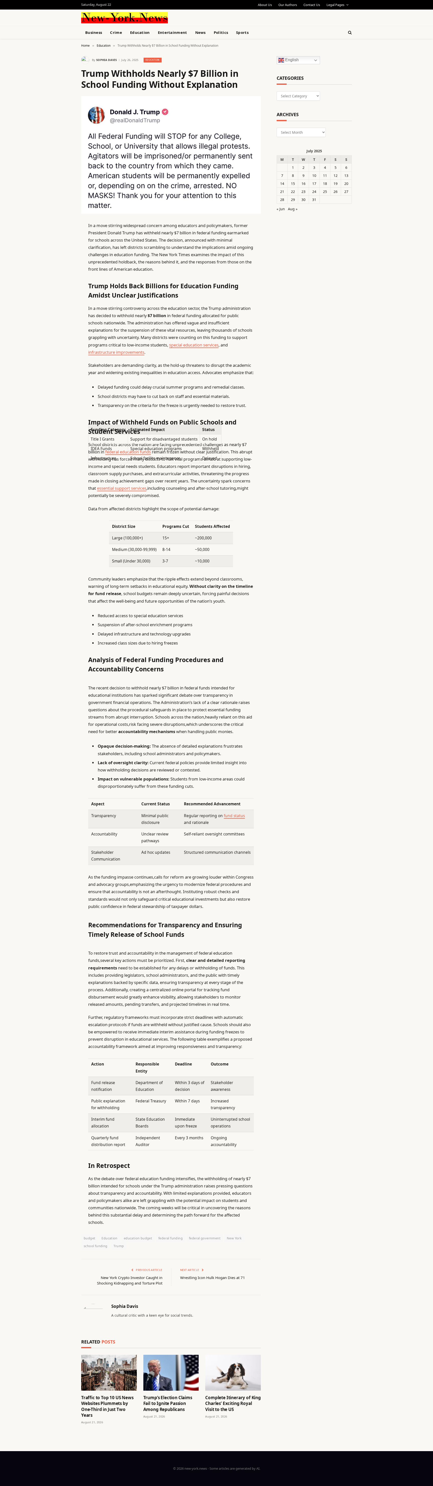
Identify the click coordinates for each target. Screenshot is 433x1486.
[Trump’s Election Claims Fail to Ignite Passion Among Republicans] (171, 1373)
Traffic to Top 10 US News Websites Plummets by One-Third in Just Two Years (107, 1406)
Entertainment (172, 32)
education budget (138, 1238)
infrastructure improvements (116, 352)
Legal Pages (335, 5)
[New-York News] (124, 18)
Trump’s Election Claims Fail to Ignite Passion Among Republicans (167, 1403)
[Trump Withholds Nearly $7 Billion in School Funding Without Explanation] (171, 155)
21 (282, 191)
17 (314, 183)
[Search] (349, 32)
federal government (205, 1238)
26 (336, 191)
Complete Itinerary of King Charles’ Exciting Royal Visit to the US (233, 1403)
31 (314, 199)
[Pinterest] (64, 277)
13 (346, 175)
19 (336, 183)
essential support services (121, 488)
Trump (119, 1246)
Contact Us (311, 5)
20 (346, 183)
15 (293, 183)
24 (314, 191)
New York (234, 1238)
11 (325, 175)
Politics (221, 32)
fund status (234, 815)
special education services (194, 345)
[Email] (64, 290)
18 (325, 183)
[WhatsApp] (64, 366)
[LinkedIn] (64, 264)
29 (293, 199)
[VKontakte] (64, 341)
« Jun (281, 208)
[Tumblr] (64, 315)
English (291, 60)
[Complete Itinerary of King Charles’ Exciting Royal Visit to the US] (233, 1373)
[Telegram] (64, 353)
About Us (265, 5)
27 (346, 191)
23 (303, 191)
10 (314, 175)
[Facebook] (64, 238)
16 (303, 183)
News (200, 32)
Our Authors (287, 5)
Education (140, 32)
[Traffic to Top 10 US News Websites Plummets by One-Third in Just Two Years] (109, 1373)
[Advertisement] (228, 17)
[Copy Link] (64, 302)
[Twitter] (64, 251)
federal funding (170, 1238)
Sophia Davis (106, 60)
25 (325, 191)
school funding (95, 1246)
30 (303, 199)
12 (336, 175)
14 (282, 183)
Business (93, 32)
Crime (116, 32)
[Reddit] (64, 328)
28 (282, 199)
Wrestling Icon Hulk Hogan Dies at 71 (212, 1277)
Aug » (292, 208)
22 (293, 191)
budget (89, 1238)
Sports (242, 32)
